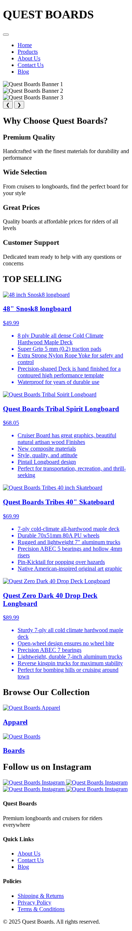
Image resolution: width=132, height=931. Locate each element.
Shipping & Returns (41, 896)
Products (28, 52)
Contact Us (31, 65)
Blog (23, 71)
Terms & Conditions (41, 909)
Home (25, 45)
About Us (29, 58)
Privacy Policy (34, 902)
